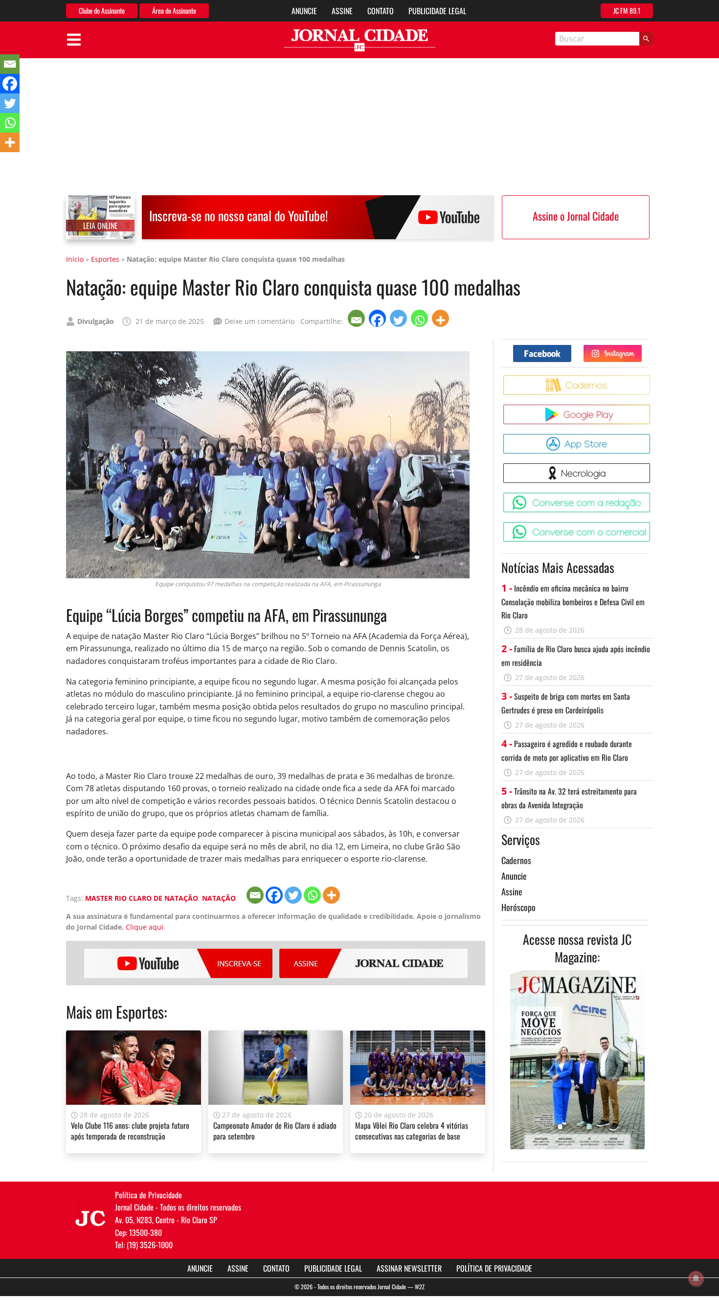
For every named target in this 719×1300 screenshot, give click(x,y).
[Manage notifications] (696, 1278)
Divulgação (95, 321)
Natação (219, 898)
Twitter (641, 348)
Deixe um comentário (259, 321)
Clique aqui (144, 927)
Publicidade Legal (437, 11)
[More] (441, 318)
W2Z (420, 1286)
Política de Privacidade (494, 1268)
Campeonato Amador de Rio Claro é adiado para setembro (275, 1130)
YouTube (178, 963)
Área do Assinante (174, 10)
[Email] (357, 318)
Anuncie (304, 11)
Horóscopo (518, 907)
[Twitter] (399, 318)
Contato (380, 11)
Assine (342, 11)
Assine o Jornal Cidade (576, 216)
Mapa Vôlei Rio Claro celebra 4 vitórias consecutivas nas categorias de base (411, 1130)
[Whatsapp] (420, 318)
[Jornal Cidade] (359, 40)
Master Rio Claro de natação (141, 898)
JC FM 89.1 (626, 10)
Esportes (105, 259)
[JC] (90, 1217)
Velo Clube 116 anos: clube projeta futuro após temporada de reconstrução (130, 1130)
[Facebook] (378, 318)
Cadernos (516, 860)
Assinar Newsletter (409, 1268)
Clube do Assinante (102, 10)
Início (75, 259)
